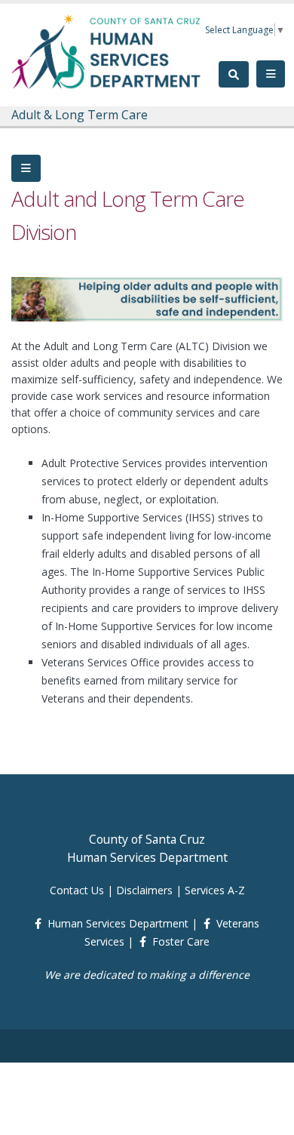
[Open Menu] (270, 74)
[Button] (26, 168)
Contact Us (77, 890)
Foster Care (181, 941)
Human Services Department (117, 923)
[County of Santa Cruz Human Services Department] (106, 51)
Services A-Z (215, 890)
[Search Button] (234, 74)
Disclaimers (144, 890)
